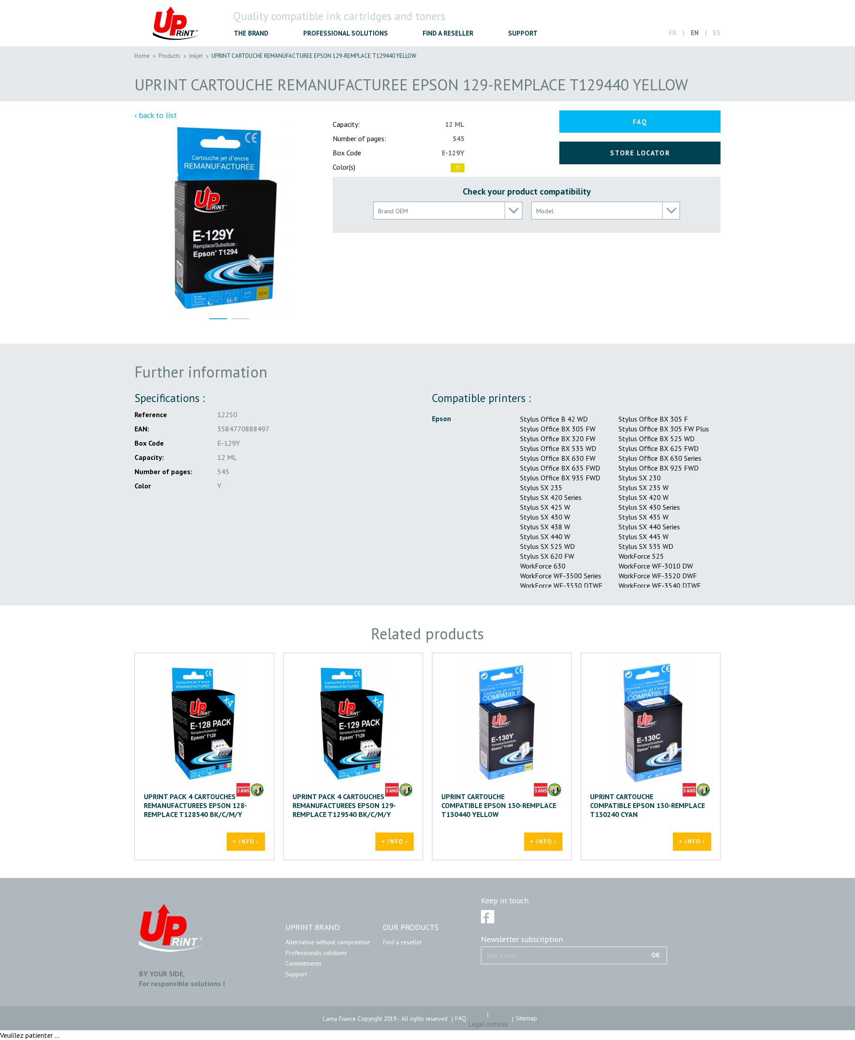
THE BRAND (251, 33)
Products (169, 56)
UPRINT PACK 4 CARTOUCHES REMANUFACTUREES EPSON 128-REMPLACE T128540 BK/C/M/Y (195, 805)
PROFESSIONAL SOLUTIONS (345, 33)
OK (655, 955)
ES (717, 32)
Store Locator (640, 153)
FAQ (640, 122)
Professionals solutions (316, 953)
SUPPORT (522, 33)
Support (296, 974)
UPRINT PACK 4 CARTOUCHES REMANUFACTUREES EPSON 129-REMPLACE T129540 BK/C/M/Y (344, 805)
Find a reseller (402, 942)
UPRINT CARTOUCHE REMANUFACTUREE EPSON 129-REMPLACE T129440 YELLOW (314, 56)
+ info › (245, 841)
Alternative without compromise (327, 942)
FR (672, 32)
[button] (447, 210)
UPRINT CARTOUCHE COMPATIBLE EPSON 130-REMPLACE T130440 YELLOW (498, 805)
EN (695, 32)
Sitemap (526, 1018)
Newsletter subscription (522, 939)
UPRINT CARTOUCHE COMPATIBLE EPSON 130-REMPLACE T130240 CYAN (647, 805)
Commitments (303, 963)
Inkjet (196, 56)
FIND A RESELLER (448, 33)
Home (142, 56)
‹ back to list (155, 115)
